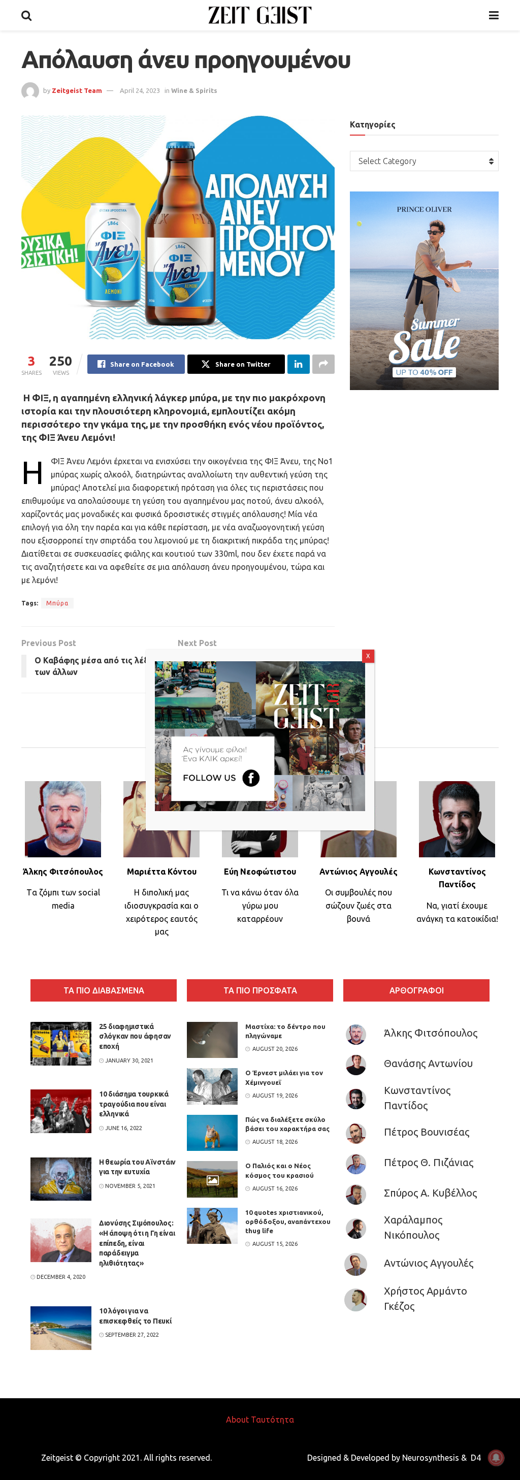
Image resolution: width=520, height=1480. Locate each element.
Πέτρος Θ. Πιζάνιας (428, 1162)
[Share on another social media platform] (323, 364)
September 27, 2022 (131, 1335)
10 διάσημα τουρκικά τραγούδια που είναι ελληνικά (134, 1104)
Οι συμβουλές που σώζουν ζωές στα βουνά (358, 905)
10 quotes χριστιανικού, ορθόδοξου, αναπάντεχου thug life (288, 1221)
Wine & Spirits (194, 90)
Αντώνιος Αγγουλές (428, 1263)
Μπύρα (57, 603)
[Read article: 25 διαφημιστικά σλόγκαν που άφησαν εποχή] (60, 1044)
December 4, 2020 (60, 1277)
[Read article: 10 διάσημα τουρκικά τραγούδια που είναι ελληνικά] (60, 1111)
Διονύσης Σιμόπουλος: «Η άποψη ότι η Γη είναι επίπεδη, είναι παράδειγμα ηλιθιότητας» (137, 1243)
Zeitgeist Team (77, 90)
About (237, 1419)
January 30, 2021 (128, 1060)
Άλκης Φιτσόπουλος (430, 1033)
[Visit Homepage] (260, 15)
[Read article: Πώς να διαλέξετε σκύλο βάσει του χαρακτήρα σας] (212, 1133)
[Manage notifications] (496, 1458)
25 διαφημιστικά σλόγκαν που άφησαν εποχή (135, 1036)
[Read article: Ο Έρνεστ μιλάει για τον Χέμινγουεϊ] (212, 1086)
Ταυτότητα (272, 1419)
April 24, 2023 (140, 90)
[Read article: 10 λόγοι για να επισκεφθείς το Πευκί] (60, 1328)
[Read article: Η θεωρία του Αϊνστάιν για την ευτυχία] (60, 1179)
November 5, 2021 (129, 1186)
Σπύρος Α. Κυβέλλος (430, 1193)
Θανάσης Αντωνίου (428, 1063)
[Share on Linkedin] (298, 364)
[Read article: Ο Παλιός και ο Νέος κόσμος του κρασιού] (212, 1179)
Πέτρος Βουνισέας (426, 1132)
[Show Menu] (494, 15)
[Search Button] (26, 15)
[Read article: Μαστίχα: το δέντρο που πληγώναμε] (212, 1040)
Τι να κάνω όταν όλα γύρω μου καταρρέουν (260, 905)
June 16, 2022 (123, 1128)
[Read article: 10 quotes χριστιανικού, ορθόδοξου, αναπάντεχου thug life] (212, 1226)
